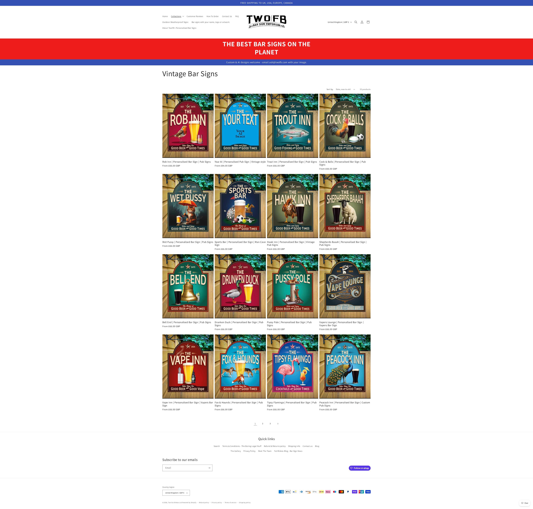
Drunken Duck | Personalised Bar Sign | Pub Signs (239, 324)
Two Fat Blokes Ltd (175, 503)
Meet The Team (265, 451)
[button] (177, 16)
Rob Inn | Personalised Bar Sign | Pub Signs (186, 161)
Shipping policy (245, 502)
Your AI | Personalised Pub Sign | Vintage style (240, 161)
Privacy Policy (249, 451)
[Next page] (278, 424)
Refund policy (204, 502)
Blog (317, 446)
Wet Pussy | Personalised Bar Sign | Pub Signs (187, 241)
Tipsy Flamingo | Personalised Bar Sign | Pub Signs (292, 404)
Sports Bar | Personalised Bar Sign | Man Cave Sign (240, 243)
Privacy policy (217, 502)
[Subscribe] (209, 468)
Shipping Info (294, 446)
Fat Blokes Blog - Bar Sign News (288, 451)
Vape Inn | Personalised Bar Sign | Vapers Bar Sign (187, 404)
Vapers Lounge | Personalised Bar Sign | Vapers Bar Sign (341, 324)
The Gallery (236, 451)
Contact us (307, 446)
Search (217, 446)
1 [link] (255, 423)
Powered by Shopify (189, 503)
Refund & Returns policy (275, 446)
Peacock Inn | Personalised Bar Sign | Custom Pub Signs (344, 404)
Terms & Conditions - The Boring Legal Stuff (241, 446)
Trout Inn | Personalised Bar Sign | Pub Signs (292, 161)
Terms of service (230, 502)
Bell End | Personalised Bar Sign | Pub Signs (186, 322)
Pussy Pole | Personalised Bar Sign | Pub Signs (289, 324)
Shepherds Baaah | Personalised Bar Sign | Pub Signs (343, 243)
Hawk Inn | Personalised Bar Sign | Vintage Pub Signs (291, 243)
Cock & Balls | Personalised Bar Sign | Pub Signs (342, 163)
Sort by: (330, 89)
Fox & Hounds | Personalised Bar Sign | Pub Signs (239, 404)
